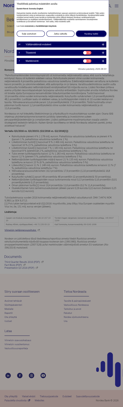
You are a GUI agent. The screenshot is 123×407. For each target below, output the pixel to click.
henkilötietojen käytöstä (46, 26)
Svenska (32, 9)
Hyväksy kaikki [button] (91, 34)
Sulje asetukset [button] (29, 34)
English (40, 9)
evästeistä (29, 26)
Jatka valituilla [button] (60, 34)
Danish (20, 9)
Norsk (25, 9)
